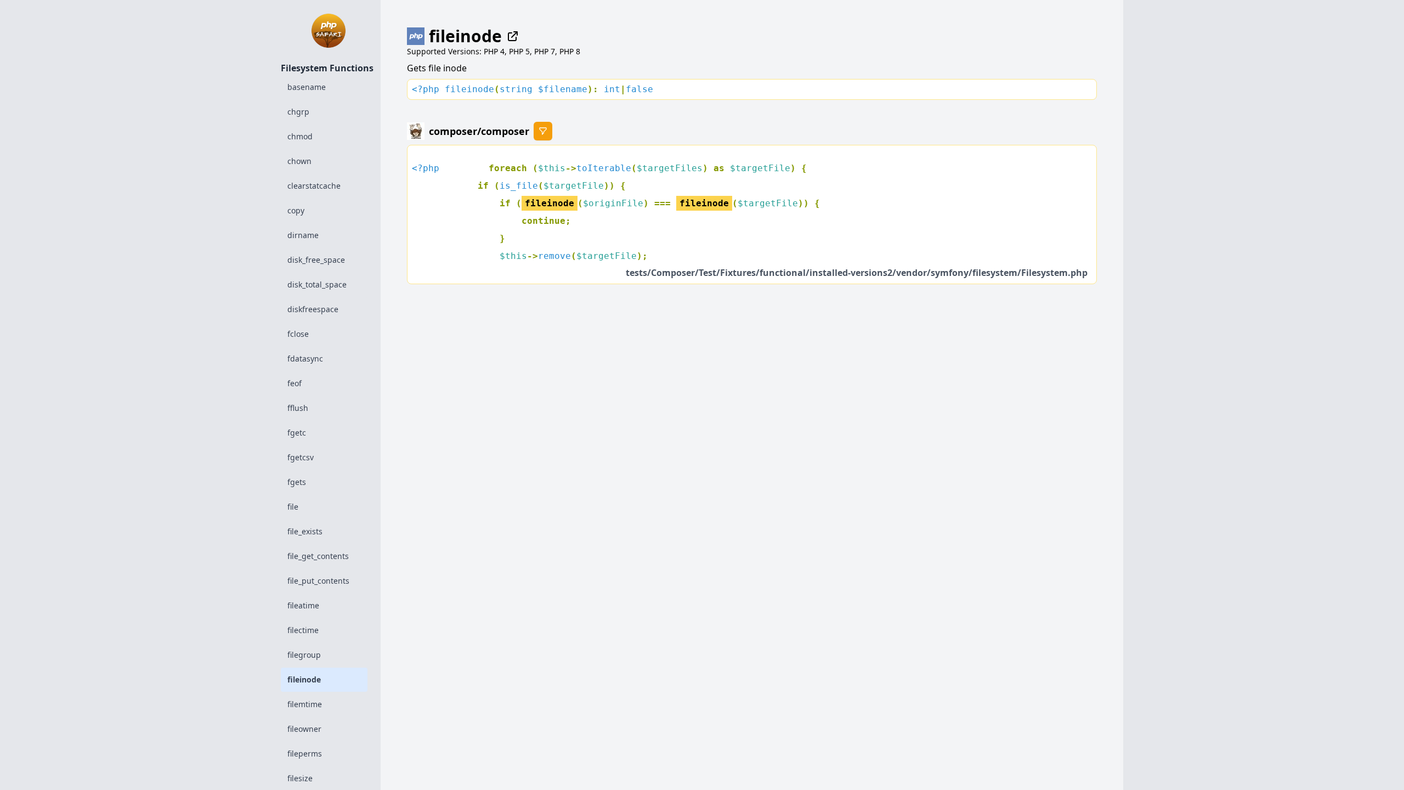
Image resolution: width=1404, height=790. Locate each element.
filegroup (304, 655)
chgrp (298, 111)
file (292, 506)
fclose (298, 334)
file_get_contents (318, 556)
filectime (303, 630)
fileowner (304, 729)
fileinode (304, 679)
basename (306, 87)
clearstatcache (314, 185)
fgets (296, 482)
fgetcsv (300, 457)
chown (299, 161)
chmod (300, 136)
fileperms (304, 753)
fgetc (296, 432)
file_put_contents (318, 580)
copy (295, 210)
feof (294, 383)
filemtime (304, 704)
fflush (297, 408)
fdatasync (305, 358)
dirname (303, 235)
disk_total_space (317, 284)
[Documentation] (510, 36)
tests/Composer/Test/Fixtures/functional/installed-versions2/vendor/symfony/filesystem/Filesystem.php (857, 273)
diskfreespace (312, 309)
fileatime (303, 605)
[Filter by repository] (543, 131)
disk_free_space (316, 260)
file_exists (304, 531)
